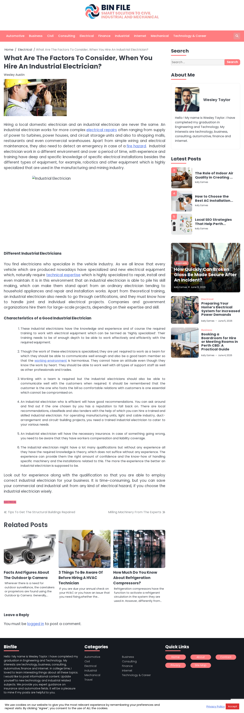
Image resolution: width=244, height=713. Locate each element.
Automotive (15, 36)
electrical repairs (101, 129)
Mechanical (160, 36)
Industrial (122, 36)
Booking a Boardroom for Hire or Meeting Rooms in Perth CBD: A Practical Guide (219, 342)
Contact (225, 657)
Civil (50, 36)
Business (36, 36)
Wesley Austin (14, 75)
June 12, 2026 (198, 287)
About (201, 657)
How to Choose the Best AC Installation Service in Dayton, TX (214, 188)
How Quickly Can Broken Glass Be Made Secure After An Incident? (205, 274)
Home (175, 657)
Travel (88, 680)
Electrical (87, 36)
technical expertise (63, 275)
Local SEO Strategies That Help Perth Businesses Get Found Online (213, 211)
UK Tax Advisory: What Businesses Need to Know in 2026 (214, 234)
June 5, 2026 (225, 320)
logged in (35, 623)
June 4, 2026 (225, 355)
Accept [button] (232, 706)
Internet (140, 36)
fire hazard (136, 146)
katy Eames (201, 171)
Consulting (66, 36)
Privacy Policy (215, 706)
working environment (51, 360)
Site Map (200, 665)
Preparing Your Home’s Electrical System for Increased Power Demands (220, 309)
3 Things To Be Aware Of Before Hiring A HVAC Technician (81, 578)
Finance (104, 36)
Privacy (175, 665)
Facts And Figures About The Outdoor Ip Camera (26, 575)
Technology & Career (189, 36)
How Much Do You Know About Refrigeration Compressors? (135, 578)
